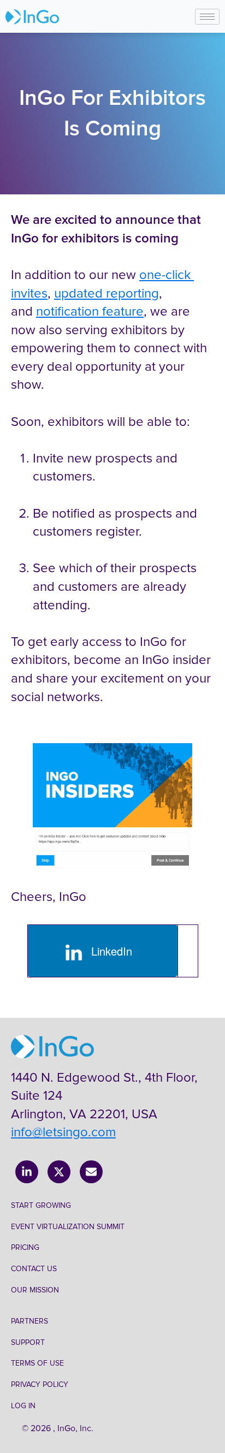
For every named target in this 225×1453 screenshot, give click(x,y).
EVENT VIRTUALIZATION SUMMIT (68, 1226)
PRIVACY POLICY (39, 1384)
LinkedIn (108, 951)
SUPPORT (28, 1342)
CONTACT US (34, 1268)
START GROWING (41, 1205)
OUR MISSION (35, 1290)
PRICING (25, 1247)
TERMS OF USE (37, 1363)
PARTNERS (29, 1321)
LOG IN (23, 1405)
